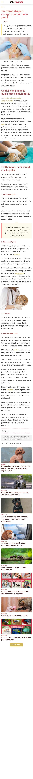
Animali (3, 464)
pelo (3, 124)
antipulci (10, 390)
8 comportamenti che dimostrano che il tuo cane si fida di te (15, 592)
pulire (16, 350)
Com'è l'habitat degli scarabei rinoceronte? (13, 568)
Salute (3, 7)
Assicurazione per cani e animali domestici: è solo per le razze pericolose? (14, 519)
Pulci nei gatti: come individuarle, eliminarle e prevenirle (15, 494)
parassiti (17, 254)
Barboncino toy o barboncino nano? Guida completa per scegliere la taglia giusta (16, 468)
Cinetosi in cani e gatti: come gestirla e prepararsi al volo (13, 544)
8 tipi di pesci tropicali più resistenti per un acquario (16, 638)
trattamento (19, 273)
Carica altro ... (16, 645)
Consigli (4, 490)
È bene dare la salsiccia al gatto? (14, 616)
